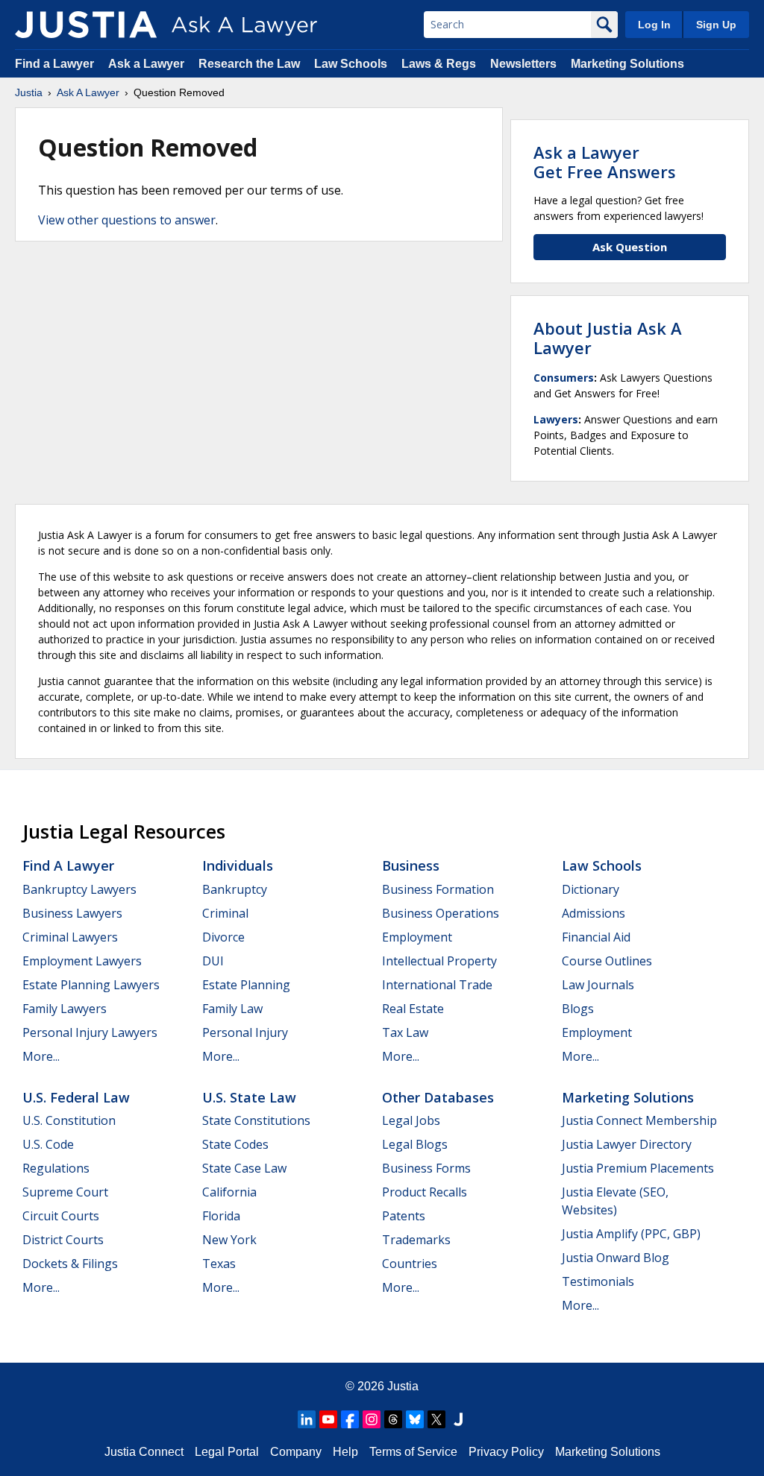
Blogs (578, 1008)
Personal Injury (245, 1032)
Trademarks (416, 1239)
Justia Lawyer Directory (627, 1144)
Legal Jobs (411, 1120)
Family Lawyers (64, 1008)
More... (41, 1056)
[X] (436, 1419)
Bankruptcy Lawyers (79, 889)
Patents (403, 1216)
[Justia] (86, 24)
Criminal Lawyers (70, 937)
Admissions (593, 913)
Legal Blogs (415, 1144)
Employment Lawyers (82, 961)
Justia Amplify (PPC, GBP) (631, 1234)
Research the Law (249, 63)
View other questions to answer (127, 220)
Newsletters (523, 63)
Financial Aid (596, 937)
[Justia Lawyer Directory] (458, 1419)
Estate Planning (246, 985)
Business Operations (440, 913)
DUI (213, 961)
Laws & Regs (438, 63)
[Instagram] (372, 1419)
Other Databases (438, 1097)
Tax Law (405, 1032)
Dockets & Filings (70, 1263)
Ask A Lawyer (88, 92)
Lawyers (555, 419)
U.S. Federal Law (76, 1097)
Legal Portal (227, 1451)
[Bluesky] (415, 1419)
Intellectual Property (439, 961)
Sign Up (716, 25)
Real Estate (413, 1008)
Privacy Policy (506, 1451)
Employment (417, 937)
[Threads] (393, 1419)
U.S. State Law (249, 1097)
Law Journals (598, 985)
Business (410, 865)
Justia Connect (144, 1451)
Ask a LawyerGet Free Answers (604, 162)
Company (296, 1451)
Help (345, 1451)
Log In (654, 25)
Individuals (237, 865)
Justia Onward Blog (615, 1257)
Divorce (223, 937)
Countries (409, 1263)
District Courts (63, 1239)
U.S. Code (48, 1144)
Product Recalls (424, 1192)
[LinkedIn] (307, 1419)
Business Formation (438, 889)
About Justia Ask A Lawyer (607, 338)
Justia (29, 92)
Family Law (232, 1008)
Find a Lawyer (54, 63)
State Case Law (244, 1168)
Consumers (563, 377)
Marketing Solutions (627, 63)
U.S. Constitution (69, 1120)
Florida (221, 1216)
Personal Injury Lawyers (89, 1032)
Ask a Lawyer (147, 63)
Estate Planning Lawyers (91, 985)
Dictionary (590, 889)
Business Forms (426, 1168)
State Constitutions (256, 1120)
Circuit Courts (60, 1216)
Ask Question (629, 246)
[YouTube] (328, 1419)
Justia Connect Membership (639, 1120)
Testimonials (598, 1281)
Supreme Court (65, 1192)
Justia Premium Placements (638, 1168)
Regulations (56, 1168)
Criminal (225, 913)
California (229, 1192)
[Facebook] (350, 1419)
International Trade (437, 985)
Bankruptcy (234, 889)
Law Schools (350, 63)
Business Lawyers (72, 913)
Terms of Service (413, 1451)
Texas (219, 1263)
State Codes (235, 1144)
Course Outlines (607, 961)
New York (229, 1239)
